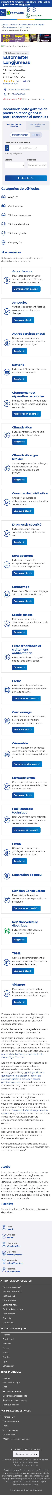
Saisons (8, 160)
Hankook (38, 1054)
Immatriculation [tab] (20, 135)
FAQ (5, 1387)
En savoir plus (22, 320)
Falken (6, 1348)
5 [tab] (34, 39)
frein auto (17, 1110)
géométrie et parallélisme (15, 1075)
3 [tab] (26, 39)
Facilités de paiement (13, 1391)
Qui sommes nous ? (12, 1287)
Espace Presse (9, 1300)
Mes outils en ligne (11, 1382)
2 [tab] (22, 39)
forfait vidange (31, 1110)
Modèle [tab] (36, 135)
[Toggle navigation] (3, 12)
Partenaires (8, 1322)
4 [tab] (30, 39)
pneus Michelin (9, 1054)
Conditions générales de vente (17, 1459)
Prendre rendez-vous (25, 764)
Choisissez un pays (25, 1454)
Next (48, 38)
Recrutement (9, 1314)
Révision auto (9, 1435)
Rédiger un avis (10, 84)
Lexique (6, 1378)
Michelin (7, 1335)
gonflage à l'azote (34, 1072)
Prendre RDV (9, 1417)
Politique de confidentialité (25, 1462)
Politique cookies (11, 1405)
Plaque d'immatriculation (17, 142)
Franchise (7, 1318)
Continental (8, 1339)
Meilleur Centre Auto (12, 1291)
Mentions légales (40, 1459)
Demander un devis (25, 289)
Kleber (4, 1057)
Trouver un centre (11, 1421)
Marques (31, 160)
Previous (3, 38)
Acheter (18, 351)
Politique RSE (9, 1296)
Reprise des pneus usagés (15, 1400)
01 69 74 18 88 (18, 94)
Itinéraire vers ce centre (19, 89)
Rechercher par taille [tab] (37, 125)
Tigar (11, 1057)
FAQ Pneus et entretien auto (16, 1439)
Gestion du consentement (26, 1465)
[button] (33, 99)
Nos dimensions (10, 1430)
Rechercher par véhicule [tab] (14, 125)
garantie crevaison (22, 1079)
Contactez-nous (10, 1305)
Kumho (6, 1357)
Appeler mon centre (25, 414)
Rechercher (24, 178)
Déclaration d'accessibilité (15, 1396)
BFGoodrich (8, 1366)
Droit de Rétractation (13, 1309)
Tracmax (19, 1057)
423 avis (26, 81)
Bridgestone (25, 1054)
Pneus (5, 1426)
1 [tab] (18, 39)
